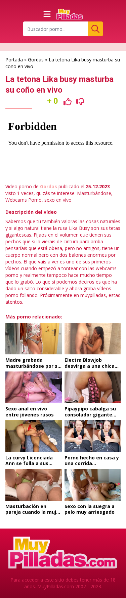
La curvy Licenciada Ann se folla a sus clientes (29, 463)
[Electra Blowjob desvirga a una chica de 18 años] (93, 338)
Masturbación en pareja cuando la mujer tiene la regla (33, 512)
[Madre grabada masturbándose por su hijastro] (33, 338)
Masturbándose (94, 193)
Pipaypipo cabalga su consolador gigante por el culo (90, 414)
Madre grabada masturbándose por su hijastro (32, 366)
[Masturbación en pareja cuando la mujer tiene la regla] (33, 485)
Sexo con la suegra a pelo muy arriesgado (90, 509)
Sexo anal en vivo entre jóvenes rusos (29, 411)
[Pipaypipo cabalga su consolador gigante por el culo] (93, 387)
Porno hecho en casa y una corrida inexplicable (92, 463)
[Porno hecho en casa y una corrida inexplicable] (93, 436)
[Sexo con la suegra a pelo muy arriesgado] (93, 485)
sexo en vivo (58, 200)
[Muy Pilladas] (69, 14)
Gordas (36, 59)
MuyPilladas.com (55, 586)
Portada (14, 59)
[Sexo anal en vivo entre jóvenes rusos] (33, 387)
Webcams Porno (23, 200)
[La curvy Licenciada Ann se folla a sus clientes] (33, 436)
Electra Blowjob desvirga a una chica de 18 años (90, 366)
